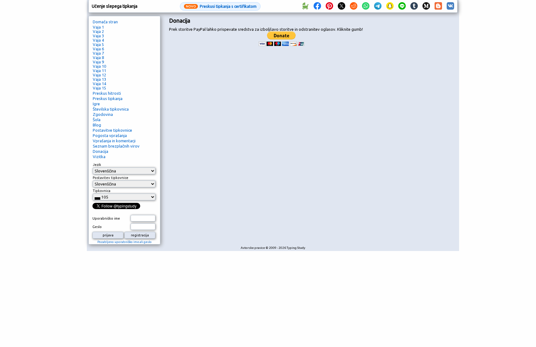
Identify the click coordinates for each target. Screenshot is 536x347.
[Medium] (426, 6)
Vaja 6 (98, 49)
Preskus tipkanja (108, 98)
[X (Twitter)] (341, 6)
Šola (96, 119)
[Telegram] (378, 6)
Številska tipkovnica (111, 109)
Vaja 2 (98, 31)
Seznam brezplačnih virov (116, 146)
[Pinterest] (329, 6)
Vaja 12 (99, 75)
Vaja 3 (98, 36)
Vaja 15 (99, 88)
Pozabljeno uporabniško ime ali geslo (124, 242)
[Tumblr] (414, 6)
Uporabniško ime (106, 218)
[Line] (402, 6)
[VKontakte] (450, 6)
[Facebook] (317, 6)
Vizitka (99, 156)
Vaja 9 (98, 62)
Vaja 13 (99, 79)
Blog (97, 125)
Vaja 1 (98, 27)
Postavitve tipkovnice (112, 130)
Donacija (100, 151)
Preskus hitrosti (107, 93)
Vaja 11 (99, 70)
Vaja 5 (98, 44)
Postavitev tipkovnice (110, 178)
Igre (96, 104)
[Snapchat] (390, 6)
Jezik (97, 165)
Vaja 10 (99, 66)
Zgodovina (103, 114)
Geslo (97, 227)
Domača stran (105, 22)
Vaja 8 (98, 57)
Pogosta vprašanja (110, 135)
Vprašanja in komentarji (114, 141)
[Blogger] (438, 6)
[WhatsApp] (365, 6)
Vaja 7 (98, 53)
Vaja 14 (99, 83)
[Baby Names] (305, 6)
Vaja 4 (98, 40)
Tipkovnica (101, 191)
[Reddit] (353, 6)
